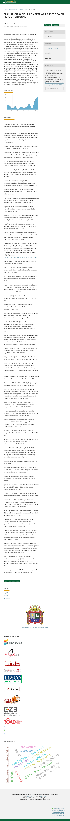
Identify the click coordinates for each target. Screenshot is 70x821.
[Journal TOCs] (12, 704)
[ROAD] (13, 723)
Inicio (6, 9)
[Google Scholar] (4, 734)
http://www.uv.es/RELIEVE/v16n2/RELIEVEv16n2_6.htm (20, 257)
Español (6, 595)
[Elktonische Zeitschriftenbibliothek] (13, 715)
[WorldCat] (4, 727)
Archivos (12, 9)
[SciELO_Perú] (14, 658)
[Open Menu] (3, 2)
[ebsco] (13, 683)
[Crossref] (13, 645)
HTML (48, 25)
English (6, 593)
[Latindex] (13, 666)
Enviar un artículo (12, 581)
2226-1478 (30, 796)
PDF (56, 25)
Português (7, 598)
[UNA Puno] (35, 624)
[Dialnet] (13, 692)
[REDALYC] (13, 672)
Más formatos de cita (54, 88)
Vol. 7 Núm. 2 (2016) (22, 9)
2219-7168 (43, 796)
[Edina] (4, 730)
